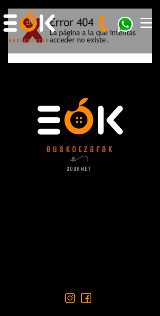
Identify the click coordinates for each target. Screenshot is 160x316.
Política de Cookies (80, 270)
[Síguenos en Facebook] (86, 298)
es (130, 45)
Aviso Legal (80, 243)
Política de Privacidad (80, 256)
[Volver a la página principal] (32, 24)
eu (147, 45)
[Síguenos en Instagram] (70, 298)
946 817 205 (86, 210)
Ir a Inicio (80, 70)
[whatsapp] (125, 24)
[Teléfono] (103, 24)
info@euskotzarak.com (88, 226)
